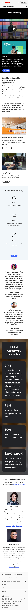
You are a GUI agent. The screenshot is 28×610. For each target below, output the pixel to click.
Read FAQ (14, 255)
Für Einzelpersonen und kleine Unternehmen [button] (12, 574)
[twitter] (8, 599)
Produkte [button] (4, 591)
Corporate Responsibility (7, 6)
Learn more (6, 70)
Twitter (13, 526)
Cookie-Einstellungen (15, 605)
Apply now (6, 181)
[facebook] (3, 599)
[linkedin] (11, 599)
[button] (18, 2)
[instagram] (5, 599)
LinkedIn (8, 526)
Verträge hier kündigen (6, 603)
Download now (7, 148)
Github (17, 567)
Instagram (19, 526)
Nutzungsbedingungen (6, 605)
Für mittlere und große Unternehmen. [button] (10, 578)
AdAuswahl (6, 607)
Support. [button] (4, 584)
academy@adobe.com (19, 484)
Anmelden (23, 2)
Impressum (19, 601)
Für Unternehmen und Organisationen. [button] (11, 581)
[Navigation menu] (2, 2)
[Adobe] (7, 2)
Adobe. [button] (4, 588)
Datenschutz (14, 603)
